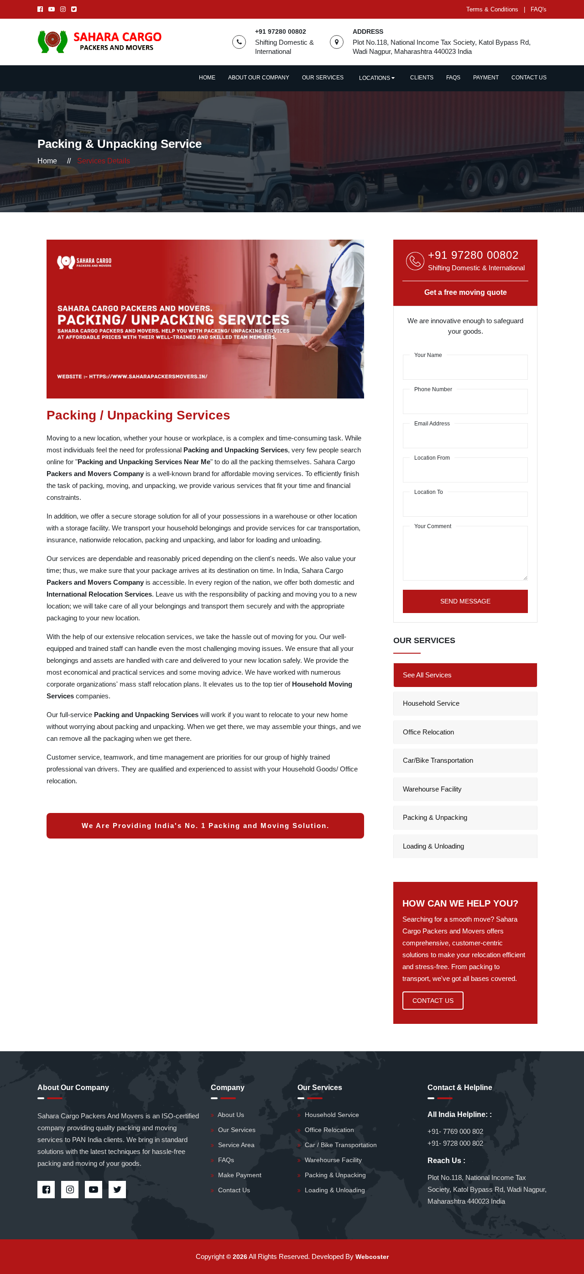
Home (207, 77)
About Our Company (258, 77)
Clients (421, 77)
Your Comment (432, 526)
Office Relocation (428, 732)
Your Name (428, 355)
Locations (375, 78)
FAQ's (539, 9)
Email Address (432, 423)
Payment (486, 77)
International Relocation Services (99, 594)
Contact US (433, 1000)
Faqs (453, 77)
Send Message (465, 601)
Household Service (431, 703)
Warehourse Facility (432, 789)
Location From (432, 458)
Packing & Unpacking (435, 817)
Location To (428, 492)
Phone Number (433, 389)
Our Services (323, 77)
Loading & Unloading (433, 846)
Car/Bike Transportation (438, 760)
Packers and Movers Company (96, 473)
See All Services (427, 675)
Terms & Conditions (492, 9)
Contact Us (529, 77)
